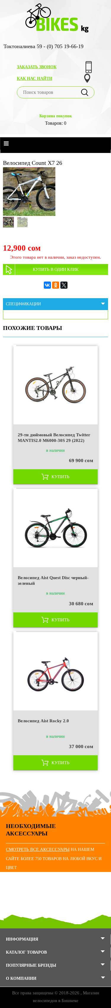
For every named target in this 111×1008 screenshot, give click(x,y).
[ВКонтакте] (47, 285)
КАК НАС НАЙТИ (34, 78)
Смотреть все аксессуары (38, 849)
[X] (63, 285)
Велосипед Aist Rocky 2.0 (43, 720)
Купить (61, 476)
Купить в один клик (55, 269)
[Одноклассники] (55, 285)
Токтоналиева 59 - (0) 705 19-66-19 (43, 46)
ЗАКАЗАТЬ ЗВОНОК (37, 67)
